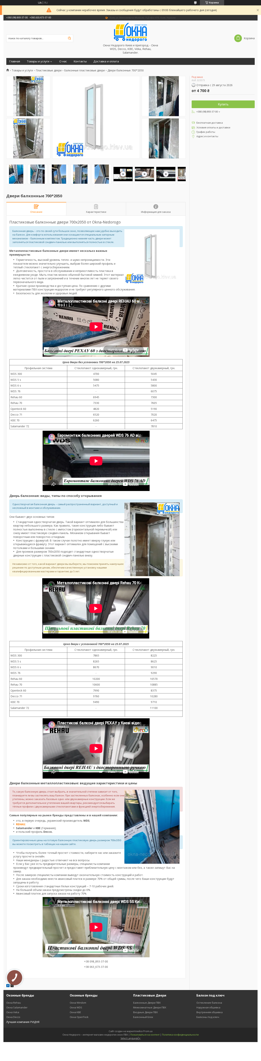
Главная (14, 61)
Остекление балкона (209, 1002)
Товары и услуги (38, 61)
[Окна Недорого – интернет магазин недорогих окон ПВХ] (130, 32)
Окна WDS (76, 1007)
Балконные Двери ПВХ (147, 1002)
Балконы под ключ (207, 1017)
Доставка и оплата (106, 61)
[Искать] (69, 38)
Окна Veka (12, 1012)
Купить (223, 104)
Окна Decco (13, 1017)
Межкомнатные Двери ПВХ (149, 1007)
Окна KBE (75, 1012)
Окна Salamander (17, 1007)
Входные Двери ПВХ (145, 1012)
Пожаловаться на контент (145, 1034)
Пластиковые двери (49, 70)
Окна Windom (78, 1002)
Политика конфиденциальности (180, 1034)
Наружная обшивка (208, 1007)
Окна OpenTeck (79, 1017)
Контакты (80, 61)
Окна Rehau (13, 1002)
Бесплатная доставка (209, 122)
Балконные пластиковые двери (84, 70)
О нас (63, 61)
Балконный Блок (143, 1017)
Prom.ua (147, 1031)
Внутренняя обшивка (209, 1012)
